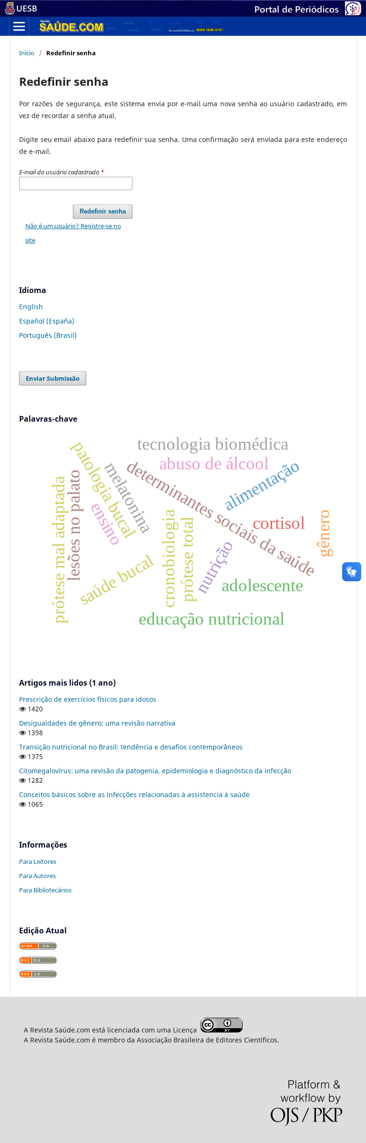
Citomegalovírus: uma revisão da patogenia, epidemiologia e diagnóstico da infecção (155, 770)
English (31, 306)
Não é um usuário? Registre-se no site (73, 233)
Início (26, 53)
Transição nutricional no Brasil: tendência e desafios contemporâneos (131, 746)
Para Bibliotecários (45, 890)
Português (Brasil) (48, 335)
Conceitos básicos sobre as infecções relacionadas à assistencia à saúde (134, 794)
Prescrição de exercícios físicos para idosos (87, 699)
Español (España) (46, 320)
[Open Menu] (19, 26)
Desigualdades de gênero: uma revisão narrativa (97, 723)
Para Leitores (37, 861)
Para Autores (37, 875)
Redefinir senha (103, 211)
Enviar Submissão (53, 378)
